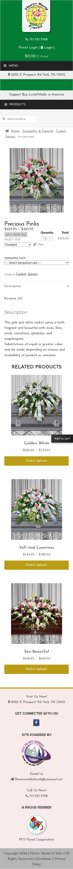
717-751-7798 (38, 39)
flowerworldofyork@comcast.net (39, 779)
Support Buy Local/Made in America (36, 94)
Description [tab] (12, 286)
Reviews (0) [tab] (13, 298)
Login (48, 47)
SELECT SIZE (12, 239)
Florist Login (28, 47)
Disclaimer (44, 859)
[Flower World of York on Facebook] (36, 722)
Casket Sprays (27, 274)
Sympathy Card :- (15, 258)
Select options (36, 460)
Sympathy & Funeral (37, 131)
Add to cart (62, 438)
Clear (40, 244)
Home (15, 131)
